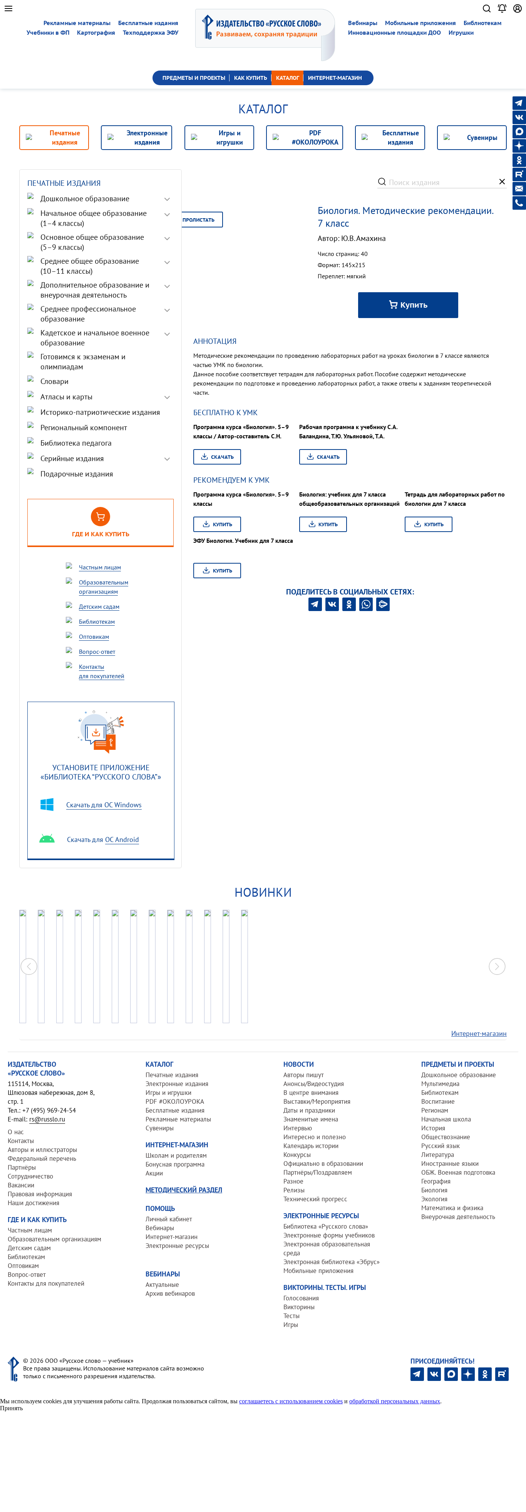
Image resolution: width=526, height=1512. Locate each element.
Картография (96, 32)
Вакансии (21, 1185)
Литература (437, 1154)
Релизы (294, 1190)
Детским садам (29, 1248)
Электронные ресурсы (177, 1245)
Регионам (434, 1110)
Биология (434, 1190)
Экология (434, 1199)
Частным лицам (30, 1230)
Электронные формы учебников (329, 1235)
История (433, 1128)
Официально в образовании (323, 1163)
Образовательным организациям (54, 1239)
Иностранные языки (450, 1163)
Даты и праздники (309, 1110)
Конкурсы (297, 1154)
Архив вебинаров (170, 1293)
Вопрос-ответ (27, 1274)
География (436, 1181)
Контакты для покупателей (46, 1283)
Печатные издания (172, 1075)
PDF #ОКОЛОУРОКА (175, 1101)
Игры (290, 1324)
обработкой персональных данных (394, 1401)
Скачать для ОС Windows (104, 804)
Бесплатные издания (148, 23)
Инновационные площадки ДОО (394, 32)
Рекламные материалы (77, 23)
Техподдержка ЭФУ (150, 32)
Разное (293, 1181)
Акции (154, 1173)
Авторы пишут (303, 1075)
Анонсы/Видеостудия (313, 1083)
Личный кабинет (169, 1219)
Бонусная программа (175, 1164)
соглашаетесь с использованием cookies (291, 1401)
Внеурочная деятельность (458, 1216)
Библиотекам (483, 23)
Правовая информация (40, 1194)
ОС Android (122, 839)
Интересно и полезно (314, 1137)
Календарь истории (310, 1146)
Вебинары (362, 23)
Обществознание (445, 1137)
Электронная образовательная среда (326, 1248)
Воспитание (438, 1101)
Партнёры (22, 1167)
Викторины (299, 1307)
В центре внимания (310, 1092)
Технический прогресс (315, 1199)
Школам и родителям (176, 1155)
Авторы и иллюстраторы (42, 1149)
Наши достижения (33, 1203)
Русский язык (440, 1146)
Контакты (21, 1141)
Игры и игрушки (168, 1092)
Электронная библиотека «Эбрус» (331, 1262)
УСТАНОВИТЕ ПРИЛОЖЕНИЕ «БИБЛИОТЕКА (100, 772)
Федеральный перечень (42, 1158)
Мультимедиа (440, 1083)
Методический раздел (184, 1189)
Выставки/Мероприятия (316, 1101)
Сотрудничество (30, 1176)
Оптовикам (23, 1265)
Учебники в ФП (48, 32)
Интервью (297, 1128)
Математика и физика (452, 1208)
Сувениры (160, 1128)
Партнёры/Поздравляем (317, 1172)
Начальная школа (446, 1119)
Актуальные (162, 1284)
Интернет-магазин (479, 1033)
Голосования (301, 1298)
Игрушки (461, 32)
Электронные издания (177, 1083)
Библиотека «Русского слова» (325, 1226)
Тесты (291, 1316)
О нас (16, 1132)
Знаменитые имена (310, 1119)
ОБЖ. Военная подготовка (458, 1172)
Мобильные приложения (420, 23)
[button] (497, 966)
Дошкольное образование (458, 1075)
